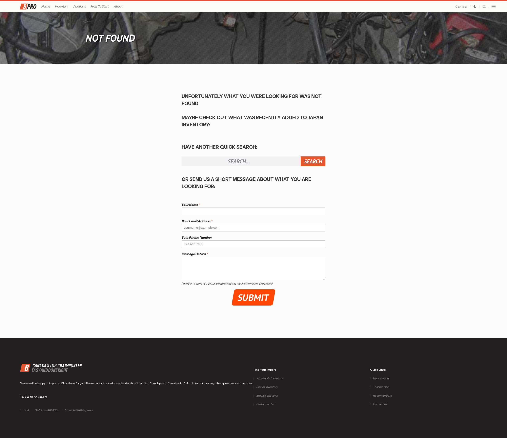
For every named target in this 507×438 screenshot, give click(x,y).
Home (45, 6)
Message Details (195, 254)
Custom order (265, 404)
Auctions (79, 6)
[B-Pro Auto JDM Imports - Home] (30, 6)
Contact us (380, 404)
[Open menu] (493, 6)
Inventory (61, 6)
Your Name (191, 205)
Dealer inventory (267, 387)
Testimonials (381, 387)
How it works (381, 378)
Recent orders (382, 395)
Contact (461, 7)
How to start (100, 6)
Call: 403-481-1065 (47, 410)
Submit (253, 297)
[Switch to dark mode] (475, 6)
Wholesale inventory (269, 378)
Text (26, 410)
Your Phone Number (197, 237)
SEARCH (313, 161)
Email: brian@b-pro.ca (79, 410)
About (118, 6)
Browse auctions (267, 395)
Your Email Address (197, 221)
